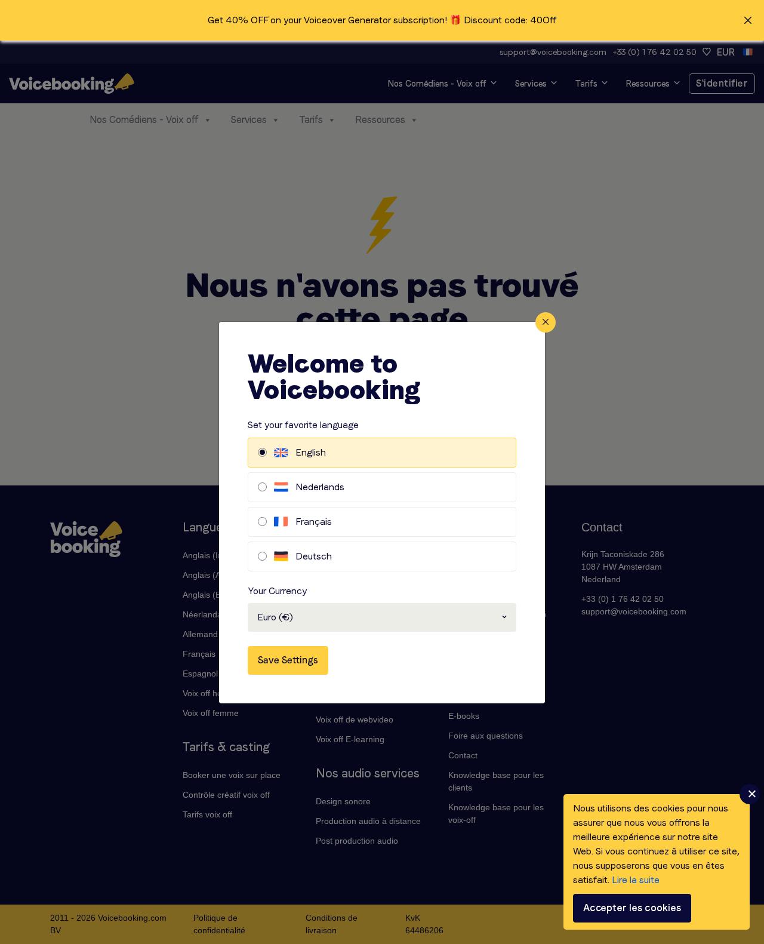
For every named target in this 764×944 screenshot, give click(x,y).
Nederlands (319, 487)
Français (313, 521)
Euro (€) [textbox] (275, 617)
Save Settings (288, 660)
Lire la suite (636, 879)
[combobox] (382, 617)
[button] (382, 20)
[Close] (545, 322)
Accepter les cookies (632, 908)
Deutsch (313, 556)
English (310, 452)
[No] (750, 794)
